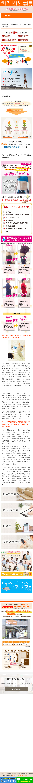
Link (32, 683)
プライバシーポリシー (25, 775)
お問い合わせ (17, 689)
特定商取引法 (15, 775)
